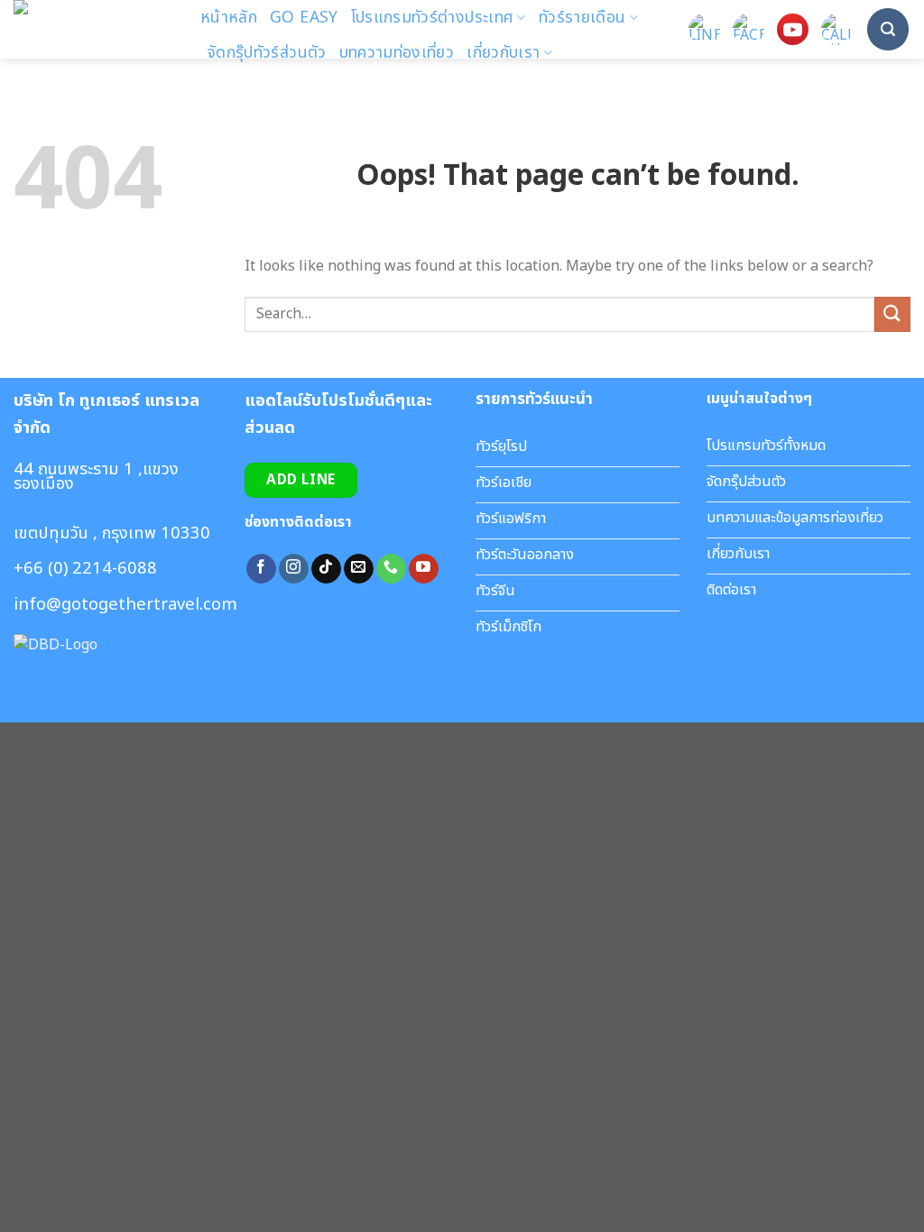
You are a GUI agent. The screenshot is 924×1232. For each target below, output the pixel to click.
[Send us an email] (359, 569)
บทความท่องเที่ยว (397, 53)
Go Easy (303, 17)
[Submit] (892, 314)
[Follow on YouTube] (424, 569)
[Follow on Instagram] (294, 569)
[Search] (888, 29)
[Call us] (391, 569)
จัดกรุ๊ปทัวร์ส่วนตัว (267, 53)
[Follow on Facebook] (261, 569)
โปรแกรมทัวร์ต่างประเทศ (432, 17)
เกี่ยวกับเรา (503, 53)
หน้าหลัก (228, 17)
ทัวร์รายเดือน (582, 17)
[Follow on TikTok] (326, 569)
